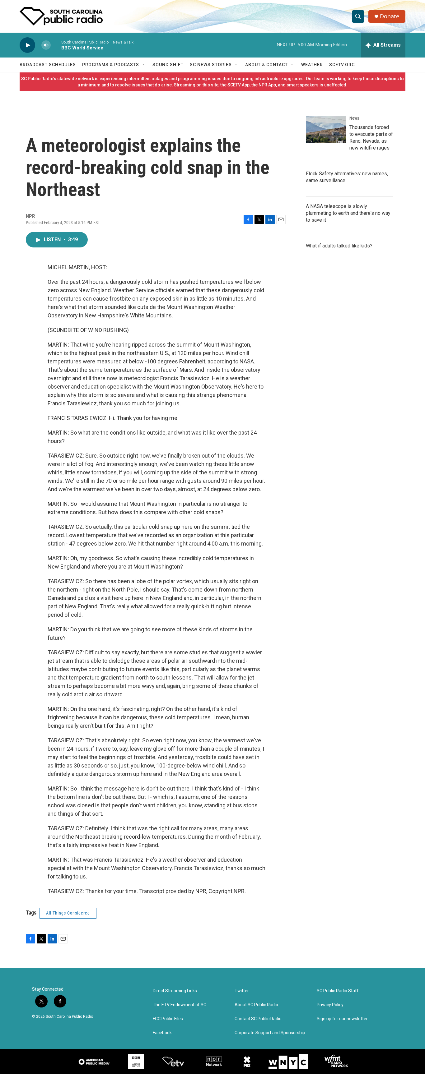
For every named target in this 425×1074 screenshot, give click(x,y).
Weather (312, 64)
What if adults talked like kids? (339, 246)
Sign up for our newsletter (342, 1018)
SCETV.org (342, 64)
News (354, 118)
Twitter (242, 991)
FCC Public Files (168, 1018)
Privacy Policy (330, 1005)
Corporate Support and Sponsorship (270, 1032)
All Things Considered (68, 912)
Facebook (162, 1032)
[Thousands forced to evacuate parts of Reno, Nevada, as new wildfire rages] (326, 129)
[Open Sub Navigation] (143, 64)
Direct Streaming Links (175, 991)
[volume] (46, 45)
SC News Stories (211, 64)
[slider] (56, 45)
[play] (27, 45)
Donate (389, 16)
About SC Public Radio (256, 1005)
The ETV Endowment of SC (179, 1005)
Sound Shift (168, 64)
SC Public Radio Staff (338, 991)
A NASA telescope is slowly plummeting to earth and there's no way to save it (348, 213)
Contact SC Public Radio (258, 1018)
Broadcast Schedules (48, 64)
